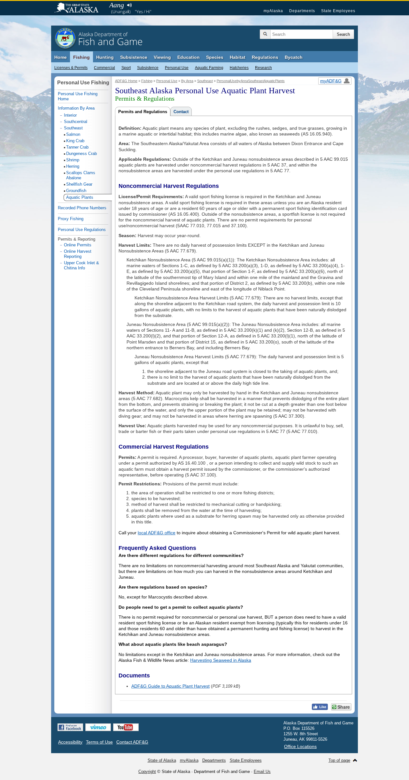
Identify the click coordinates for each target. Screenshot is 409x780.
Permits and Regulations (142, 111)
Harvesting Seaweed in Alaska (220, 660)
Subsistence (147, 68)
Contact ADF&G (132, 742)
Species (214, 57)
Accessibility (70, 742)
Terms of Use (99, 742)
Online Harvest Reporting (77, 254)
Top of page (339, 760)
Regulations (265, 57)
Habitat (237, 57)
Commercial (104, 68)
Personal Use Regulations (82, 229)
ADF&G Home (126, 81)
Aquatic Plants (79, 197)
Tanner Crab (77, 147)
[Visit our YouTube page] (126, 727)
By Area (187, 81)
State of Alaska (79, 8)
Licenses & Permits (71, 68)
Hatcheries (239, 68)
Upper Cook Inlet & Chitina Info (81, 265)
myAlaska (273, 11)
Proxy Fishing (70, 218)
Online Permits (77, 245)
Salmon (73, 134)
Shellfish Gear (79, 184)
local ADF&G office (156, 532)
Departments (302, 11)
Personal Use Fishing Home (77, 96)
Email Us (262, 771)
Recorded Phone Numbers (82, 207)
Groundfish (76, 190)
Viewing (162, 57)
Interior (70, 115)
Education (188, 57)
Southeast (205, 81)
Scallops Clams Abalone (80, 175)
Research (263, 68)
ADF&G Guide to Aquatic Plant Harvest (170, 686)
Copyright (147, 771)
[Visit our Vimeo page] (98, 727)
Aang (116, 5)
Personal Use (177, 68)
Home (60, 57)
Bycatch (294, 57)
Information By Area (76, 108)
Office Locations (300, 746)
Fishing (81, 57)
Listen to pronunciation (129, 5)
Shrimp (72, 160)
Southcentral (75, 121)
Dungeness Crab (81, 153)
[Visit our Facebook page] (70, 727)
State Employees (338, 11)
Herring (72, 166)
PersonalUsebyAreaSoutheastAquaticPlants (251, 81)
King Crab (75, 140)
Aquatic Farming (209, 68)
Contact (181, 111)
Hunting (105, 57)
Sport (126, 68)
